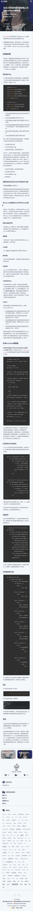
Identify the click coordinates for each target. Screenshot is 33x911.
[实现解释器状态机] (2, 572)
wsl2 (4, 878)
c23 (22, 820)
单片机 (4, 881)
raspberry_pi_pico (24, 858)
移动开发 (26, 881)
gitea (22, 835)
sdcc (23, 861)
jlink (17, 840)
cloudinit (19, 823)
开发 (22, 881)
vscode (13, 873)
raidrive (16, 858)
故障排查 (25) (5, 801)
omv (13, 852)
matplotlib (5, 849)
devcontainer (5, 829)
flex (8, 835)
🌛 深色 (16, 908)
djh (18, 899)
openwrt (28, 852)
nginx (23, 849)
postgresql (18, 855)
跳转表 (21, 884)
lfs (24, 843)
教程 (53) (4, 795)
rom (15, 861)
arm (3, 817)
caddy (26, 820)
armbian (8, 817)
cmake (24, 823)
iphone (4, 840)
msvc (15, 849)
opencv (22, 852)
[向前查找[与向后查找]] (2, 444)
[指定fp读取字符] (2, 223)
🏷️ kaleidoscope (22, 24)
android (14, 814)
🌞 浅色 (12, 908)
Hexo (14, 905)
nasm (19, 849)
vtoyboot (20, 872)
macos (22, 846)
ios (25, 838)
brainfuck (8, 820)
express (15, 832)
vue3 (25, 872)
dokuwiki (4, 832)
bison (20, 817)
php (9, 855)
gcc (11, 835)
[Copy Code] (27, 87)
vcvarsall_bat (17, 869)
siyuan (14, 864)
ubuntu (4, 869)
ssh (27, 864)
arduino (27, 814)
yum (17, 878)
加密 (26, 878)
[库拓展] (2, 236)
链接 (25, 884)
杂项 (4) (4, 803)
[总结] (2, 719)
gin (14, 835)
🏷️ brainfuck (7, 26)
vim (28, 869)
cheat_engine (9, 823)
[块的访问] (2, 302)
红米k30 (8, 884)
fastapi (25, 832)
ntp (9, 852)
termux (25, 867)
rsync (19, 861)
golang (4, 838)
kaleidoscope (6, 843)
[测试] (2, 685)
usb (12, 869)
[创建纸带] (2, 515)
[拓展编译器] (2, 54)
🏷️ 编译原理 (6, 24)
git (17, 835)
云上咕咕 (4, 1)
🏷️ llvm (13, 24)
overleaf (4, 855)
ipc (28, 838)
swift (10, 867)
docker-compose (26, 829)
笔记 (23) (4, 798)
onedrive (17, 852)
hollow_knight (20, 838)
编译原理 (15, 884)
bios (16, 817)
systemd (20, 867)
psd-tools (4, 858)
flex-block (23, 905)
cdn (3, 823)
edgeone (10, 832)
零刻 (29, 884)
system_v (15, 867)
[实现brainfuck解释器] (2, 343)
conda (4, 826)
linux (4, 846)
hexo (14, 838)
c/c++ (14, 820)
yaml (13, 878)
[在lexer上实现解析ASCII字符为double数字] (2, 203)
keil (11, 843)
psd (29, 855)
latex (15, 843)
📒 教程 (5, 20)
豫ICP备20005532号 (8, 901)
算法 (4, 884)
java (14, 840)
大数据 (14, 881)
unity (8, 869)
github (27, 835)
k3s (29, 840)
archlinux (21, 814)
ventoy (23, 869)
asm (12, 817)
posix (12, 855)
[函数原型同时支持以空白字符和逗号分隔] (2, 182)
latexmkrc (20, 843)
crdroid (13, 826)
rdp (3, 861)
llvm (13, 846)
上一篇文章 (7, 36)
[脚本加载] (2, 255)
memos (10, 849)
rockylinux (9, 862)
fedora (4, 835)
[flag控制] (2, 247)
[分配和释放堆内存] (2, 281)
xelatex (8, 878)
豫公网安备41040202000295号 (22, 901)
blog (3, 820)
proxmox (24, 855)
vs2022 (8, 872)
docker (18, 829)
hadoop (9, 838)
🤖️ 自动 (20, 908)
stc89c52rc (5, 867)
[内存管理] (2, 266)
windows (10, 875)
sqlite (23, 864)
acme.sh (4, 814)
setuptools (5, 864)
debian (24, 826)
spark (19, 864)
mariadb (27, 846)
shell (10, 864)
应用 (18, 881)
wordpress (24, 875)
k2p (26, 840)
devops (12, 829)
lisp (9, 846)
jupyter (21, 840)
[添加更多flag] (2, 74)
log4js (17, 846)
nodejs (5, 852)
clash (14, 823)
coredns (8, 826)
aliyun (9, 814)
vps (3, 872)
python (10, 859)
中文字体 (21, 878)
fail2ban (21, 832)
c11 (19, 820)
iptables (9, 840)
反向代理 (9, 881)
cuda (18, 826)
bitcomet (25, 817)
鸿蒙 (3, 887)
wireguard (17, 875)
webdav (4, 875)
